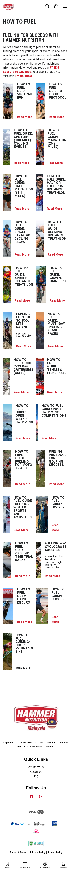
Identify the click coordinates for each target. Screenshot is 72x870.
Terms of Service (19, 852)
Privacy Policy (37, 852)
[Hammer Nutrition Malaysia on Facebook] (31, 798)
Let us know (23, 76)
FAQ (36, 776)
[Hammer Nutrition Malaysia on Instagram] (40, 798)
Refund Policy (54, 852)
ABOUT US (36, 772)
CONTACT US (36, 767)
